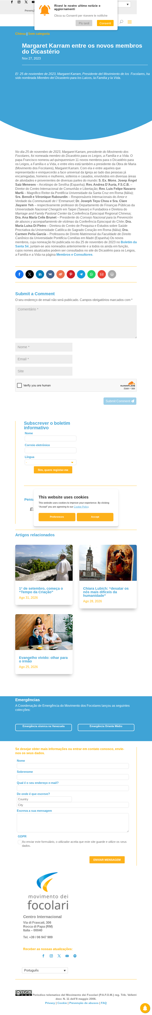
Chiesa (20, 33)
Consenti (105, 23)
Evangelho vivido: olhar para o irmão (43, 659)
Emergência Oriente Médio (106, 726)
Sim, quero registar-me (53, 469)
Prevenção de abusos (84, 1003)
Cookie (62, 1003)
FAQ (104, 1003)
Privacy (50, 1003)
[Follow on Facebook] (43, 956)
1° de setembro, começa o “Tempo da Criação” (41, 590)
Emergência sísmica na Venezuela (44, 726)
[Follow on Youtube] (67, 956)
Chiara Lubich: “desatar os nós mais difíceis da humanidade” (106, 592)
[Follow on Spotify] (75, 956)
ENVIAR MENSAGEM (107, 859)
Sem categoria (39, 33)
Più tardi (84, 23)
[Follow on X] (59, 956)
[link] (19, 274)
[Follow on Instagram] (51, 956)
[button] (137, 729)
